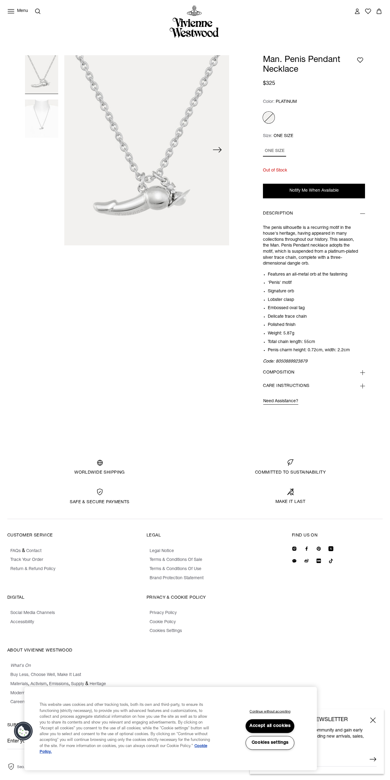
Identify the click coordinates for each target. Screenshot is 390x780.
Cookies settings (270, 743)
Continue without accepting (270, 711)
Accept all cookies (270, 726)
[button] (23, 731)
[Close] (373, 720)
